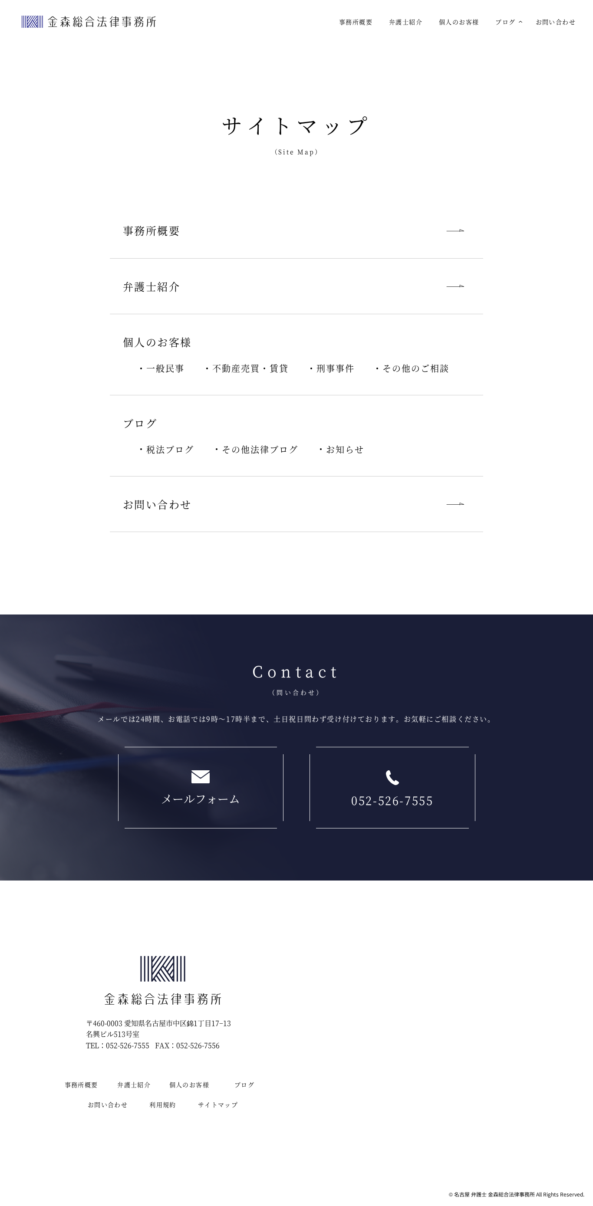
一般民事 (165, 368)
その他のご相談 (415, 368)
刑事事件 (335, 368)
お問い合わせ (556, 21)
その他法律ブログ (260, 449)
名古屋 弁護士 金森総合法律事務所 (494, 1194)
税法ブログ (170, 449)
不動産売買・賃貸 (250, 368)
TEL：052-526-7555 (117, 1045)
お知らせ (345, 449)
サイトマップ (218, 1104)
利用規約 (162, 1104)
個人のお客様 (459, 21)
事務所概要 (355, 21)
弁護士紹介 (405, 21)
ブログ (505, 21)
